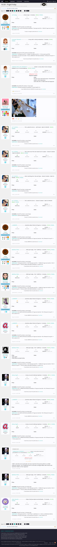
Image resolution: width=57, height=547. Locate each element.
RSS (55, 542)
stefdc (5, 134)
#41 (54, 33)
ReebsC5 (5, 330)
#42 (54, 60)
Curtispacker (5, 73)
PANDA (41, 15)
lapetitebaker (5, 281)
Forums (6, 1)
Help (50, 542)
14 (24, 10)
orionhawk (5, 506)
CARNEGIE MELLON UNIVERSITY (19, 66)
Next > (27, 10)
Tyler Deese (5, 354)
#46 (54, 170)
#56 (54, 417)
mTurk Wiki (19, 1)
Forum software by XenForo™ (11, 541)
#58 (54, 468)
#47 (54, 194)
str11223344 (15, 127)
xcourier (5, 382)
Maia (5, 305)
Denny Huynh (15, 375)
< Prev (7, 10)
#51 (54, 292)
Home (2, 1)
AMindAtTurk (5, 106)
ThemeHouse (18, 542)
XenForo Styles (32, 541)
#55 (54, 393)
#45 (54, 145)
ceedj (21, 6)
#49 (54, 243)
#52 (54, 317)
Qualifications (14, 28)
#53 (54, 341)
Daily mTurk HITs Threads (11, 6)
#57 (54, 442)
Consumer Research (16, 39)
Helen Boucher (15, 499)
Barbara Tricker (5, 46)
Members (12, 1)
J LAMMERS (14, 225)
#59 (54, 493)
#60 (54, 519)
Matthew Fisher (15, 249)
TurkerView (40, 31)
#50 (54, 268)
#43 (54, 93)
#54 (54, 368)
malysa (5, 21)
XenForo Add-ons (25, 541)
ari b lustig (14, 15)
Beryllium (46, 542)
